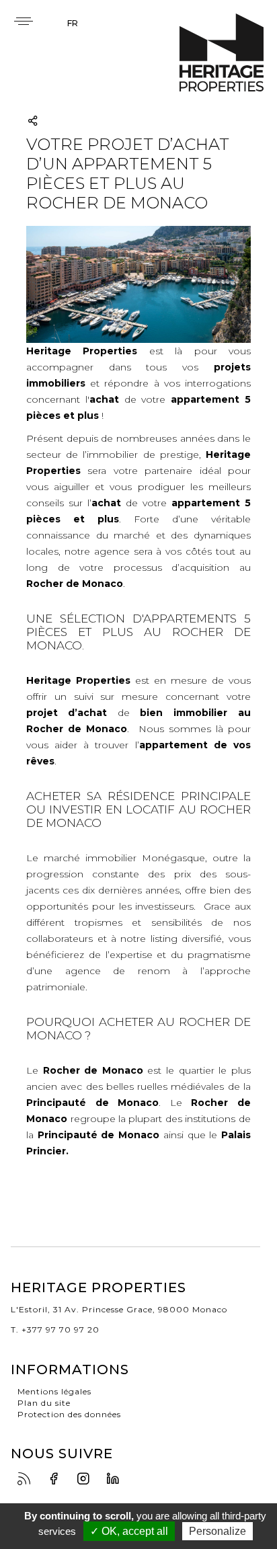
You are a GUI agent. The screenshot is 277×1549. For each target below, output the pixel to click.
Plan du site (44, 1403)
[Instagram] (87, 1479)
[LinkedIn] (116, 1479)
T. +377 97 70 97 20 (55, 1329)
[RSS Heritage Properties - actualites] (27, 1479)
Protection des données (69, 1414)
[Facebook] (57, 1479)
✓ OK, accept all (129, 1531)
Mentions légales (54, 1391)
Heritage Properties (222, 52)
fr (72, 23)
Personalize (217, 1531)
